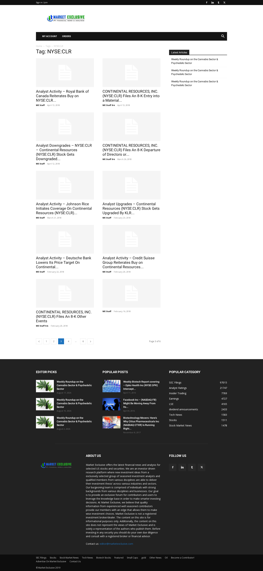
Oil (166, 557)
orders (66, 36)
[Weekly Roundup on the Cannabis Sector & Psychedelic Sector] (45, 386)
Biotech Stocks (103, 557)
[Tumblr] (218, 2)
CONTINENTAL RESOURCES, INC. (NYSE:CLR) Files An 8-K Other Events (64, 316)
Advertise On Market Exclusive (51, 561)
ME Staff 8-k (109, 105)
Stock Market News (69, 557)
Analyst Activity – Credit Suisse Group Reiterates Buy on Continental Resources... (129, 262)
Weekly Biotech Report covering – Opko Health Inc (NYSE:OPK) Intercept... (141, 385)
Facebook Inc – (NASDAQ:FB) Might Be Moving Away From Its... (139, 403)
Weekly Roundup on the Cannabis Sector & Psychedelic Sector (194, 61)
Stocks (53, 557)
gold (143, 557)
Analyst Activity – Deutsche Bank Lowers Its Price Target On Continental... (63, 262)
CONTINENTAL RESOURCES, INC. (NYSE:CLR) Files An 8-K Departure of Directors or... (131, 150)
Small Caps (132, 557)
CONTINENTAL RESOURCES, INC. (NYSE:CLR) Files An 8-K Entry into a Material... (131, 96)
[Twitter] (224, 2)
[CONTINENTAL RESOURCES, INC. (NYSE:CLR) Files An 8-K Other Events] (65, 293)
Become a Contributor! (182, 557)
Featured (118, 557)
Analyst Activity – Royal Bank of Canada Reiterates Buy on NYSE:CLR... (62, 96)
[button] (222, 36)
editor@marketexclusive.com (116, 543)
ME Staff (40, 105)
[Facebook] (206, 2)
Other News (155, 557)
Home (39, 46)
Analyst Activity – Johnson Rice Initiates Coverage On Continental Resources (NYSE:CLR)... (64, 208)
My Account (49, 36)
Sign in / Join (42, 2)
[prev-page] (39, 341)
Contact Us (75, 561)
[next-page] (90, 341)
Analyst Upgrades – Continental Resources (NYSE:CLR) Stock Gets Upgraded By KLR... (131, 208)
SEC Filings (41, 557)
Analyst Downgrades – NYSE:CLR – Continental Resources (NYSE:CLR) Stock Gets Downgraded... (64, 152)
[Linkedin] (212, 2)
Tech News (87, 557)
